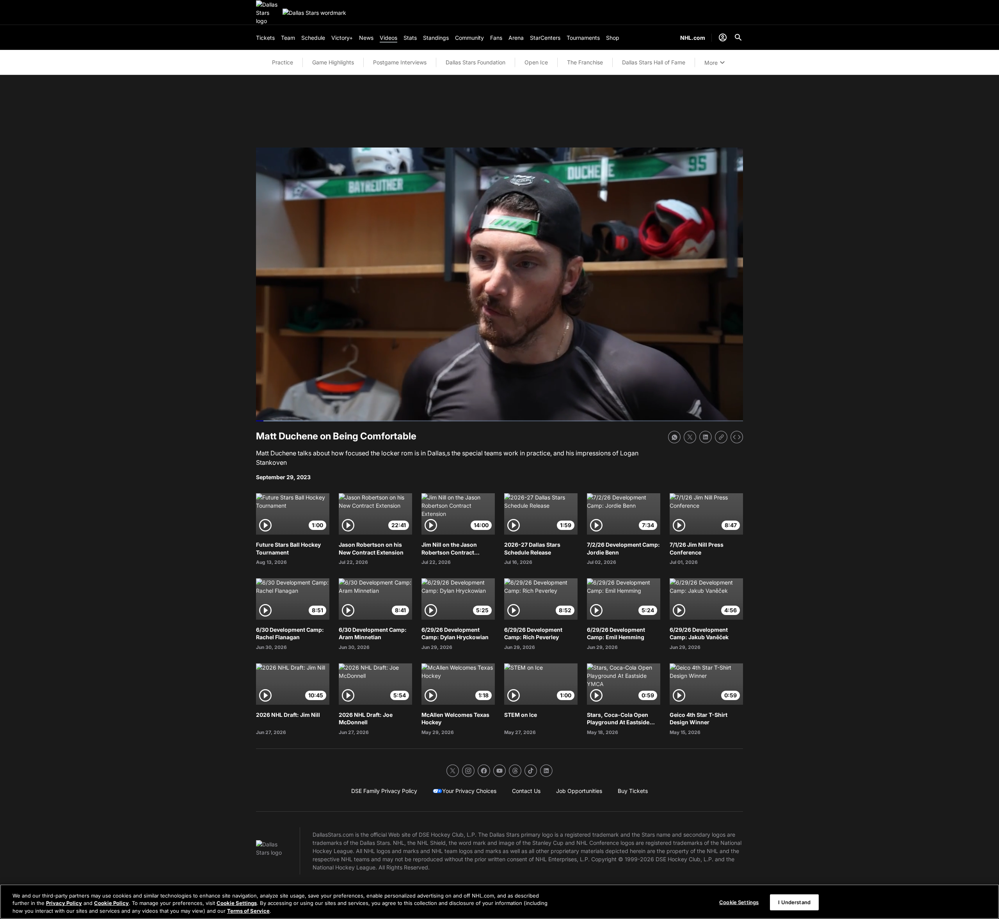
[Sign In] (722, 37)
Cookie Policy (111, 903)
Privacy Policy (64, 903)
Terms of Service (248, 911)
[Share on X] (690, 437)
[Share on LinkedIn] (705, 437)
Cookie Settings (237, 903)
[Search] (738, 37)
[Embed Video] (737, 437)
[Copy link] (721, 437)
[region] (499, 901)
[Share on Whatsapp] (674, 437)
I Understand (794, 902)
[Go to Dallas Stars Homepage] (267, 12)
